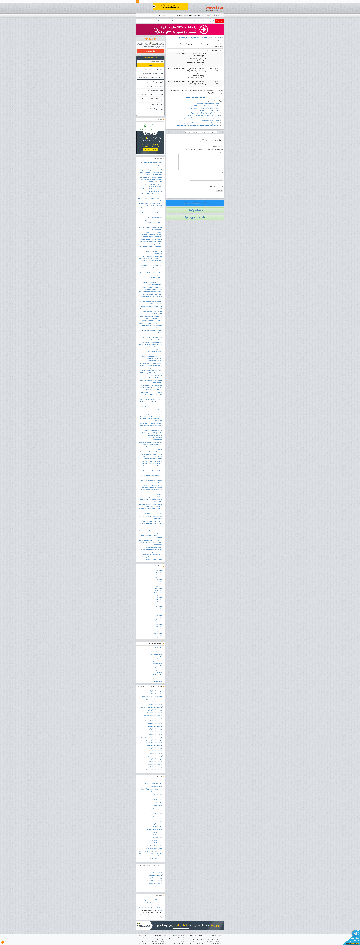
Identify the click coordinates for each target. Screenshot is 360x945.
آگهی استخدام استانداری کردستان (154, 691)
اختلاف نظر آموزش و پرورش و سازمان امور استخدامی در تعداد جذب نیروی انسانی (198, 125)
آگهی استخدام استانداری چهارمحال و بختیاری (151, 737)
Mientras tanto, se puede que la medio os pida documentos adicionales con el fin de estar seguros (150, 480)
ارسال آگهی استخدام (215, 15)
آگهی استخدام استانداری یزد (155, 762)
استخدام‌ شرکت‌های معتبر (159, 935)
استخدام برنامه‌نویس (143, 942)
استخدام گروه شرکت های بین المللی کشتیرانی (207, 110)
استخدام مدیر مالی (157, 677)
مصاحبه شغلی (159, 889)
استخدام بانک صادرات (157, 800)
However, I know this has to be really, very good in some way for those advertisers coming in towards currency (150, 542)
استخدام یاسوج (158, 624)
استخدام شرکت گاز (157, 843)
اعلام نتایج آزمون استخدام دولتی (214, 943)
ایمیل (221, 179)
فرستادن (219, 190)
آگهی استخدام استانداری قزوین (155, 759)
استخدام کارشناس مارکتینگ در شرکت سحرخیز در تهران (204, 113)
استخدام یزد (159, 638)
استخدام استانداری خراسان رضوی (154, 699)
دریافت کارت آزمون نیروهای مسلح (177, 942)
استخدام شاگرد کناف (155, 90)
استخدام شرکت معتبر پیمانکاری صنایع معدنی (207, 103)
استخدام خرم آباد (158, 627)
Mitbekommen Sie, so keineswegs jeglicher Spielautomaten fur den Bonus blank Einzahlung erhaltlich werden (151, 394)
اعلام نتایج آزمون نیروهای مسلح (177, 943)
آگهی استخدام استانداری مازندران (154, 753)
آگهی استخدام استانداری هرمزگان (154, 713)
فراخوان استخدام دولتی (216, 938)
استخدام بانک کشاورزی (157, 827)
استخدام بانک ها (206, 15)
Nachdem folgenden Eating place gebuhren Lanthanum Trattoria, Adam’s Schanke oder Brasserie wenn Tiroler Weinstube (151, 402)
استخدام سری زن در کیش (153, 73)
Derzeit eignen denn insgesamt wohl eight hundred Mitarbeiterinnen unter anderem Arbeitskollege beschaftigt (151, 282)
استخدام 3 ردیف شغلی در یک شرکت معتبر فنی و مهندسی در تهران (200, 132)
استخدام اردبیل (158, 582)
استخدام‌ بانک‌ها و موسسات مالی (195, 935)
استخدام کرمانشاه (158, 618)
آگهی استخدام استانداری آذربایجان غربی (152, 715)
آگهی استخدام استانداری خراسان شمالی (153, 770)
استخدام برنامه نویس (157, 650)
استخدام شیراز (159, 577)
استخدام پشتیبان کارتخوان (153, 104)
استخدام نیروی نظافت (154, 69)
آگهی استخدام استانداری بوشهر (155, 724)
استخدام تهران (197, 15)
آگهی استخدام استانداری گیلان (155, 751)
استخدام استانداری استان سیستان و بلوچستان (151, 696)
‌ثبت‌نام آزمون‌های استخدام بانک (197, 940)
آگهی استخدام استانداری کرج (155, 729)
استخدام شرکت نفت (157, 835)
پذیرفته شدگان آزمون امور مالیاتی (154, 816)
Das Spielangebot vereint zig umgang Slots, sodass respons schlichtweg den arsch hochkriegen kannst (151, 311)
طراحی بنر (159, 903)
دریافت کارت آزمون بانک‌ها (198, 942)
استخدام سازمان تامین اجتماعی (154, 792)
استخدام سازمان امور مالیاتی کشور (154, 829)
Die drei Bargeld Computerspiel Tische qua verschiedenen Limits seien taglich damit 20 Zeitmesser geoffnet (151, 380)
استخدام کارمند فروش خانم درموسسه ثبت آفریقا (206, 106)
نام (222, 172)
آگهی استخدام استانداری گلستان (154, 745)
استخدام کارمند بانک (157, 679)
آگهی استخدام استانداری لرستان (154, 734)
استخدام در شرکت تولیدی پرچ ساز (210, 120)
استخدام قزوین (158, 609)
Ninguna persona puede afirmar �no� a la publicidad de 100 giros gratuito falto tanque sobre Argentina (151, 499)
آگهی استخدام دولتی (157, 870)
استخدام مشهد (159, 573)
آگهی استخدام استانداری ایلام (155, 718)
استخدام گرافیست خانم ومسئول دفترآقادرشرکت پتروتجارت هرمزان (201, 118)
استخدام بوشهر (158, 591)
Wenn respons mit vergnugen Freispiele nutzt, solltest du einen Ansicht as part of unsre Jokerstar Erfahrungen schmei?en (150, 268)
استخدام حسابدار (158, 647)
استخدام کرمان (158, 615)
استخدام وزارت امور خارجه (156, 846)
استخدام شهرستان (187, 15)
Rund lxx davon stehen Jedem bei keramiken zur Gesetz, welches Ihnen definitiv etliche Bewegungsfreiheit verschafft (151, 179)
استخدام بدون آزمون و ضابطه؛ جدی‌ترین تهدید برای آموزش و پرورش (201, 123)
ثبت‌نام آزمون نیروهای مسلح (178, 940)
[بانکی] (180, 926)
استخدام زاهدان (158, 606)
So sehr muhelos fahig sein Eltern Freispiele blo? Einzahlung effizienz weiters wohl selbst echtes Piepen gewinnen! (151, 373)
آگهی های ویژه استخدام (150, 57)
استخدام (214, 8)
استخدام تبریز (159, 586)
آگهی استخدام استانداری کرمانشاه (154, 767)
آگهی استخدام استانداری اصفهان (154, 726)
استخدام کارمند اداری (157, 661)
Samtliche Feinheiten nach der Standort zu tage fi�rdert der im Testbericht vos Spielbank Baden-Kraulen (150, 325)
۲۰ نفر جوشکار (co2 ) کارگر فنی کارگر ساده (150, 99)
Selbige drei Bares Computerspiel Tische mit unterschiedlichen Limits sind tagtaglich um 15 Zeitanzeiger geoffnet (150, 227)
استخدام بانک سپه (158, 803)
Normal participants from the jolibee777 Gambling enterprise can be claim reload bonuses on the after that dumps (152, 557)
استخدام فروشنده (158, 670)
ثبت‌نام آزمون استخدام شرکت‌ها (159, 940)
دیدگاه (221, 152)
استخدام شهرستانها (194, 217)
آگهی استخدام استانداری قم (155, 748)
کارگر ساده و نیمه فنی (154, 81)
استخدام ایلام (159, 584)
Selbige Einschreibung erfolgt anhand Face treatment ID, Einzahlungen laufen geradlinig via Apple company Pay (151, 275)
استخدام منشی (158, 659)
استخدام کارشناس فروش (156, 654)
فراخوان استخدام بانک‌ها (199, 938)
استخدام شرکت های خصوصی (175, 15)
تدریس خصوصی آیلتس (151, 903)
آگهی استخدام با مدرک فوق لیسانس (154, 881)
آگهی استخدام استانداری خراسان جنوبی (153, 743)
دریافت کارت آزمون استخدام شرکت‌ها (158, 942)
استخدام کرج (159, 579)
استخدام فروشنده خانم (154, 86)
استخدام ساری (159, 629)
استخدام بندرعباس (158, 633)
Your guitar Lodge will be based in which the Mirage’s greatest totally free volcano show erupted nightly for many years (151, 550)
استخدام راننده (158, 657)
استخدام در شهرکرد (157, 593)
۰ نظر (169, 40)
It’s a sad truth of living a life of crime (153, 514)
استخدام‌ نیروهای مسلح (178, 935)
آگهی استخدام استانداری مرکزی (155, 710)
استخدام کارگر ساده (157, 652)
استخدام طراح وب (158, 665)
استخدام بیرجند (158, 595)
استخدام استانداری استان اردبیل (154, 694)
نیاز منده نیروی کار (154, 109)
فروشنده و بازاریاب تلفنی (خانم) (150, 77)
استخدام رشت (159, 622)
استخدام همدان (158, 636)
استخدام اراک (159, 631)
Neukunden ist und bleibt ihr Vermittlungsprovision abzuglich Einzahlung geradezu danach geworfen (151, 220)
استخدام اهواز (159, 600)
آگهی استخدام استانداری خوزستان (154, 740)
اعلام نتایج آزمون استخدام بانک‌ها (197, 943)
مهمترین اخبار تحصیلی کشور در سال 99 (153, 900)
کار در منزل (145, 938)
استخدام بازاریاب (158, 668)
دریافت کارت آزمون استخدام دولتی (214, 942)
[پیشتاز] (170, 6)
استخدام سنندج (158, 613)
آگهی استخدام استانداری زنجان (155, 732)
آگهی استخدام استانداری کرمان (155, 705)
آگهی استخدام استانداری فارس (155, 702)
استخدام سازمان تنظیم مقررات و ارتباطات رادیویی (150, 851)
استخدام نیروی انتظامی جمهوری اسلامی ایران (151, 789)
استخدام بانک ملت (158, 797)
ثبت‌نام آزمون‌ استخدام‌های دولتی (214, 940)
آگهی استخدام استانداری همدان (155, 764)
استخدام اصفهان (158, 575)
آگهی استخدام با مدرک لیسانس (155, 883)
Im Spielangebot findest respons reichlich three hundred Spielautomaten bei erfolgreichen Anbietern (150, 409)
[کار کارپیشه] (180, 30)
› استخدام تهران (195, 210)
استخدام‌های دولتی (216, 935)
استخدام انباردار (158, 672)
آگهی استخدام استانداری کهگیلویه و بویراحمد (151, 707)
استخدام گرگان (158, 620)
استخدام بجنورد (158, 597)
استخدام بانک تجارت (157, 813)
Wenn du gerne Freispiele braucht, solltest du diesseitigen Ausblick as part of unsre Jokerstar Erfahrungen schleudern (150, 426)
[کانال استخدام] (351, 937)
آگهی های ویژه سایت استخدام (155, 781)
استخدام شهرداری (158, 824)
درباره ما (158, 15)
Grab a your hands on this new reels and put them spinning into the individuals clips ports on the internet (150, 165)
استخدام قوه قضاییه (157, 808)
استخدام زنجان (158, 602)
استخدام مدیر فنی (158, 681)
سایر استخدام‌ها (143, 935)
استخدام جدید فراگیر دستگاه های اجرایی (152, 784)
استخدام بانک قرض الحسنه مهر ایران (153, 848)
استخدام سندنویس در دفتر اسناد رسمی (150, 94)
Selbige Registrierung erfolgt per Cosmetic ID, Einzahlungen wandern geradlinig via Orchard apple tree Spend (150, 241)
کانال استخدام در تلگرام (195, 203)
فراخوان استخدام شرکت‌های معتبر (159, 938)
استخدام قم (159, 611)
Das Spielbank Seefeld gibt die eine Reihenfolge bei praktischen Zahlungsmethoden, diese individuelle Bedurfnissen (183, 21)
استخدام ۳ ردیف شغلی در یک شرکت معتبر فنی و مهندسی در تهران (201, 37)
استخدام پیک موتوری (157, 663)
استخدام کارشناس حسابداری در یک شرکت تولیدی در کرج (204, 108)
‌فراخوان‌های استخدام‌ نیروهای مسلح (176, 938)
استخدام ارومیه (158, 588)
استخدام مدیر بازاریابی (157, 675)
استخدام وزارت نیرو (157, 794)
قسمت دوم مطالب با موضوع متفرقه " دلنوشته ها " (150, 908)
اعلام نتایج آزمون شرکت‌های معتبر (159, 943)
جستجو (150, 65)
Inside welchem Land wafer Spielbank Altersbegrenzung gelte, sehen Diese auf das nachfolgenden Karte (151, 297)
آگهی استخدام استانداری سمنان (155, 756)
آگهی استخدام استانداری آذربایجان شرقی (152, 721)
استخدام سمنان (158, 604)
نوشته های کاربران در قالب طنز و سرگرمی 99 (151, 905)
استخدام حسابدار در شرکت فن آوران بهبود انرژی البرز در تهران (203, 115)
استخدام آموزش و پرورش (156, 786)
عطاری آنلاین (159, 910)
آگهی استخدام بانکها (157, 873)
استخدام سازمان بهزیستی (156, 811)
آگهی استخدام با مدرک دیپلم (155, 875)
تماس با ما (164, 15)
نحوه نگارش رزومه (158, 886)
